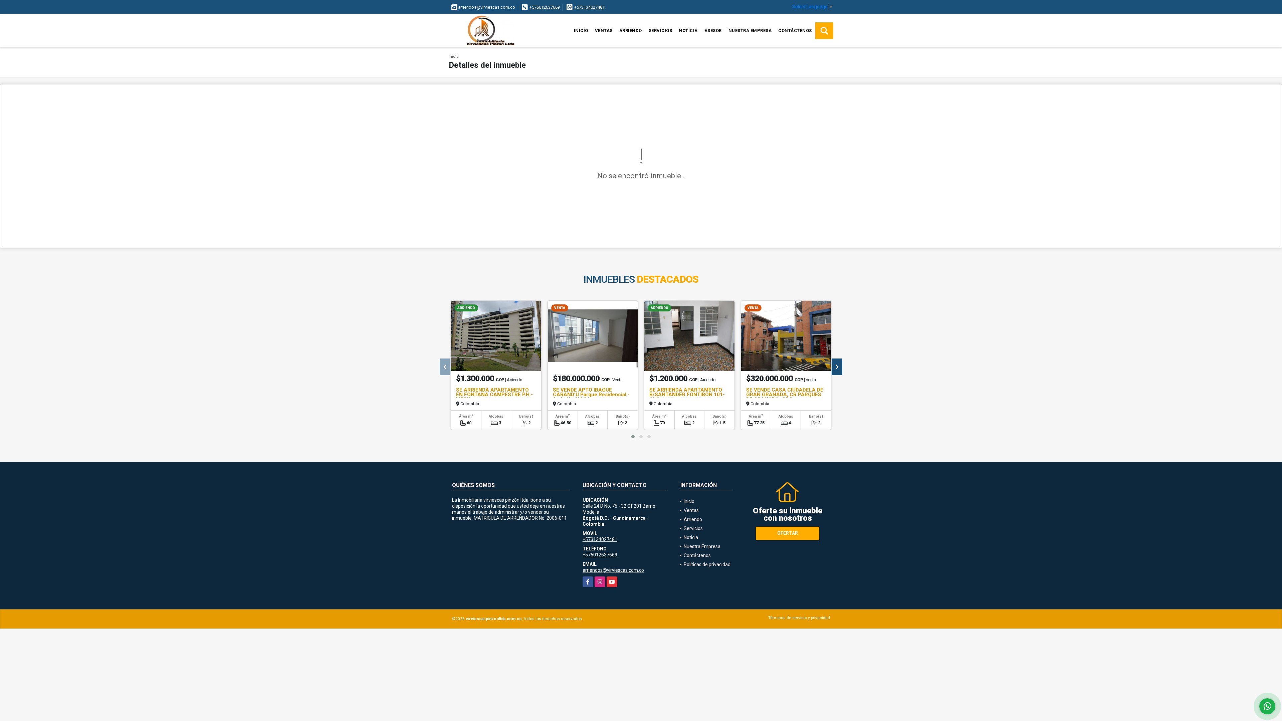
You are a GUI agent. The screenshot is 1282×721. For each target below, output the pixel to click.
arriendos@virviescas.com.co (613, 570)
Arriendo (630, 30)
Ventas (604, 30)
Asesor (713, 30)
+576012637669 (544, 7)
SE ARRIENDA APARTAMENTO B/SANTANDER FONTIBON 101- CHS (687, 394)
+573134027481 (589, 7)
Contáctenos (795, 30)
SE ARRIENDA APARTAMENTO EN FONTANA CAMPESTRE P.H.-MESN (494, 394)
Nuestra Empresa (750, 30)
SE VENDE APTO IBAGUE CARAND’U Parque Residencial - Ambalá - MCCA (591, 394)
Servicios (660, 30)
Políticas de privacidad (707, 564)
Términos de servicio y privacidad (799, 618)
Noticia (688, 30)
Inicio (581, 30)
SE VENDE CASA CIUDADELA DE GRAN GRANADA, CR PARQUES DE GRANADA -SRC (784, 394)
